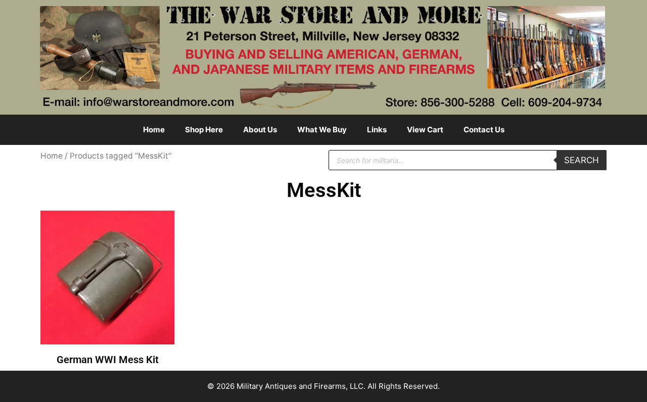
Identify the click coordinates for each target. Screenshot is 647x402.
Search (581, 160)
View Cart (425, 129)
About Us (260, 129)
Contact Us (484, 129)
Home (154, 129)
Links (377, 129)
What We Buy (322, 129)
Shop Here (204, 129)
